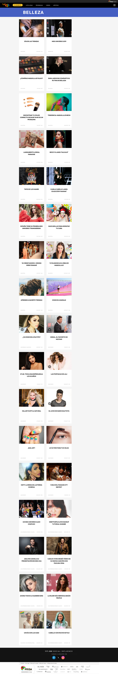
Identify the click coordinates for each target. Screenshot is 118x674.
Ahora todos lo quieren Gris (31, 596)
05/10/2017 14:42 (39, 273)
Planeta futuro (80, 669)
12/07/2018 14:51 (67, 199)
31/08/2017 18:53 (67, 347)
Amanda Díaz (50, 51)
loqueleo (76, 672)
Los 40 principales (48, 667)
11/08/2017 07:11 (39, 384)
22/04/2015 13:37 (67, 605)
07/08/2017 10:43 (67, 421)
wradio (56, 669)
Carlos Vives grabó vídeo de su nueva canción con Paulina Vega (59, 561)
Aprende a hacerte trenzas (31, 300)
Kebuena (86, 669)
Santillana (56, 667)
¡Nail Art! (31, 448)
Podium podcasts (55, 672)
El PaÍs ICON (62, 672)
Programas (39, 5)
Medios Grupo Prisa (26, 672)
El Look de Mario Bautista (59, 411)
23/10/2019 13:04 (67, 88)
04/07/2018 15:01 (39, 236)
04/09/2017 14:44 (39, 347)
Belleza (33, 12)
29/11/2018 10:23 (67, 162)
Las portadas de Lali (59, 374)
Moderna (47, 672)
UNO (52, 669)
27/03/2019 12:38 (39, 162)
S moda (69, 672)
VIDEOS (48, 5)
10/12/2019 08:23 (67, 51)
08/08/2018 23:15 (39, 199)
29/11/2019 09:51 (39, 88)
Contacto (22, 663)
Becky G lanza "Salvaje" (59, 152)
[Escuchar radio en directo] (14, 5)
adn (81, 667)
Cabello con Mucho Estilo (59, 633)
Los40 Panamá (23, 347)
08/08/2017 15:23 (67, 384)
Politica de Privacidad (34, 663)
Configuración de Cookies (52, 663)
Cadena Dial (69, 669)
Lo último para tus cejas (59, 448)
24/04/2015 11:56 (39, 605)
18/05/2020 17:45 (39, 51)
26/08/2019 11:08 (67, 125)
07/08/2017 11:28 (39, 421)
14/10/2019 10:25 (39, 125)
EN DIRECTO (18, 5)
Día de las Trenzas (31, 41)
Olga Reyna (23, 51)
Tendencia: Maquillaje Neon (59, 115)
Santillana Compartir (64, 667)
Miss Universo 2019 (59, 41)
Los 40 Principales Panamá (25, 568)
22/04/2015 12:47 (39, 642)
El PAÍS (40, 667)
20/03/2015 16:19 (67, 642)
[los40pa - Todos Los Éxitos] (5, 5)
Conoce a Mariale (59, 300)
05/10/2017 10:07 (67, 273)
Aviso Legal (27, 663)
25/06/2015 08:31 (39, 568)
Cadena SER (71, 667)
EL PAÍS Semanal (74, 669)
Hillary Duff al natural (31, 411)
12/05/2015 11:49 (67, 568)
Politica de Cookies (42, 663)
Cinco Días (62, 669)
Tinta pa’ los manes (31, 189)
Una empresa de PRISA (26, 668)
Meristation (83, 672)
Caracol (87, 667)
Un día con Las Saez (31, 633)
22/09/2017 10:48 (39, 310)
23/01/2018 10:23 (67, 236)
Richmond (39, 672)
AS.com (76, 667)
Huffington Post (42, 669)
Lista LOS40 (29, 5)
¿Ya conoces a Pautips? (31, 337)
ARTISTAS (56, 5)
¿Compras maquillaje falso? (31, 78)
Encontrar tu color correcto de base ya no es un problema (31, 117)
